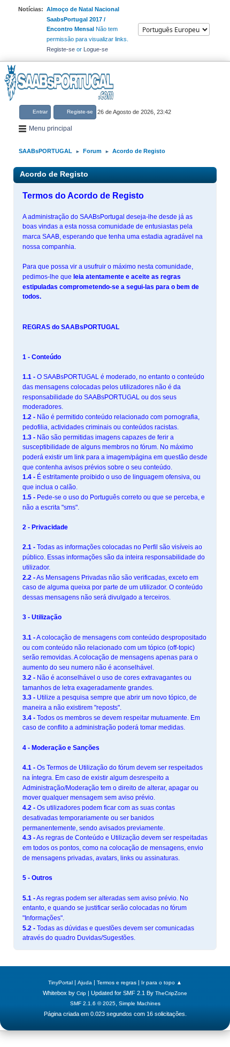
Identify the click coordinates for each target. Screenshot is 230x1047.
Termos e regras (116, 982)
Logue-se (95, 49)
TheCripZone (171, 993)
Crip (81, 993)
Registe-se (61, 49)
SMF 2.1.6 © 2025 (93, 1003)
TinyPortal (60, 982)
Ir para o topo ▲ (161, 982)
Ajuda (85, 982)
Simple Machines (139, 1003)
